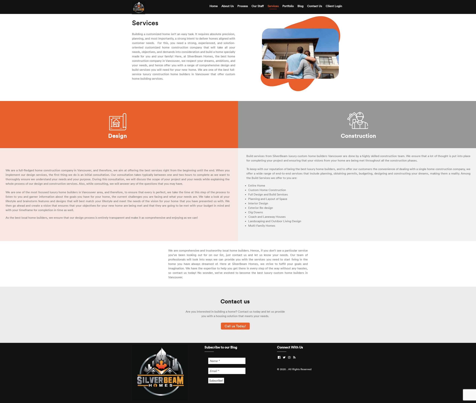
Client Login (334, 6)
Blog (300, 6)
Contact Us (314, 6)
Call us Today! (235, 326)
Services (273, 6)
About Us (227, 6)
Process (242, 6)
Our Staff (258, 6)
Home (214, 6)
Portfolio (288, 6)
